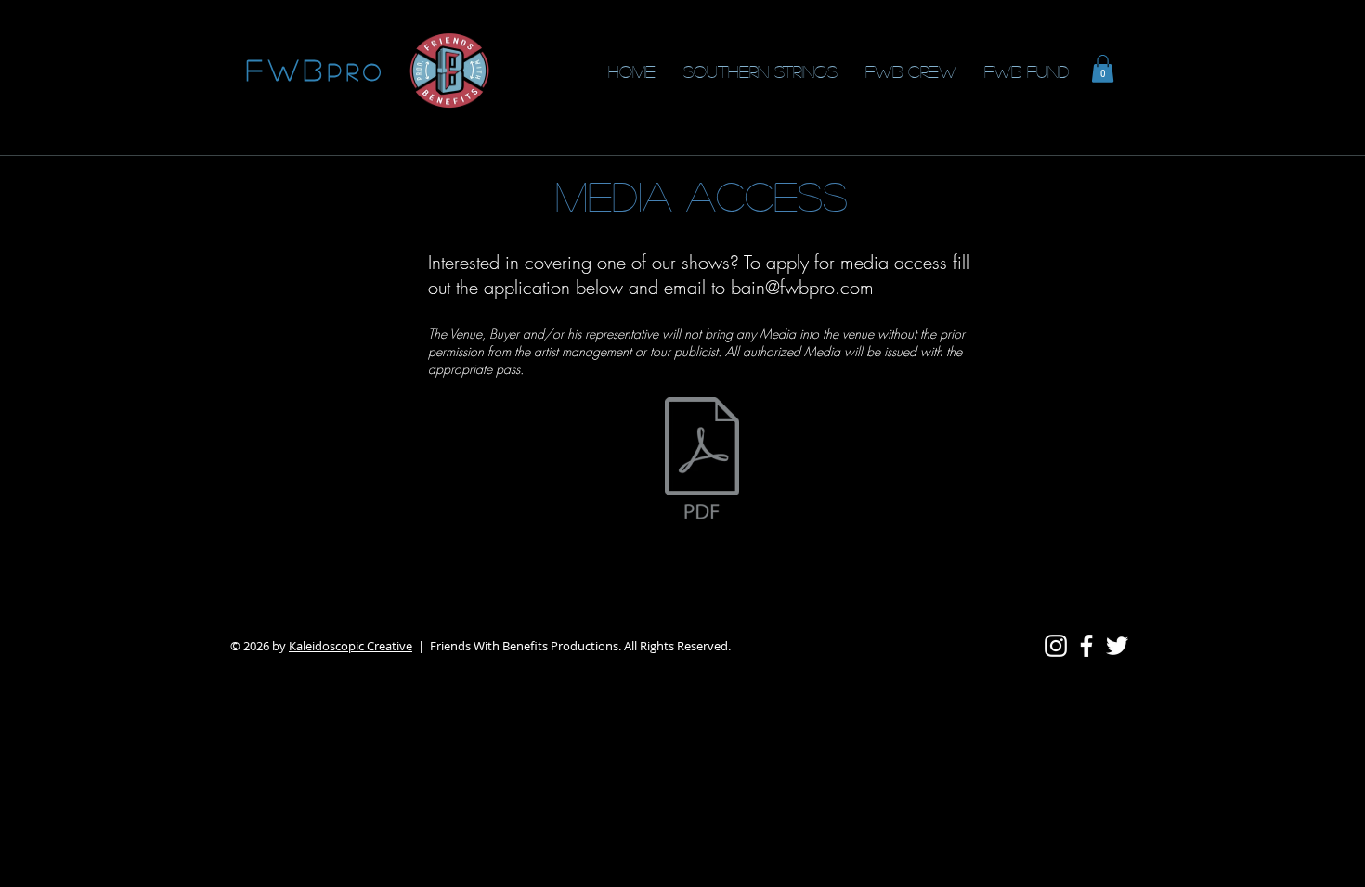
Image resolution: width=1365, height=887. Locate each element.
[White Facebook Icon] (1086, 646)
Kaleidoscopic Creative (350, 645)
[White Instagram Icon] (1056, 646)
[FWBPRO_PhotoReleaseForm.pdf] (702, 460)
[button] (1102, 69)
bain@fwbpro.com (802, 287)
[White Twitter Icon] (1117, 646)
